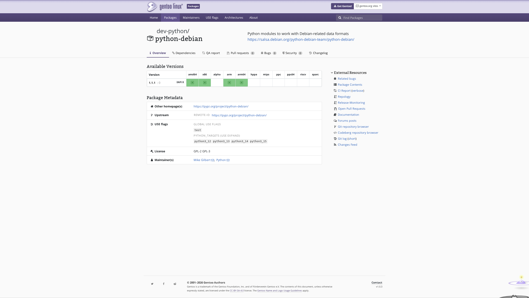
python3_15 (258, 141)
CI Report (344, 91)
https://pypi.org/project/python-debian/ (221, 106)
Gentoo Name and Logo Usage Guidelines (279, 290)
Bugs (269, 53)
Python (221, 160)
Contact (377, 282)
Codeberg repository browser (358, 133)
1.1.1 (152, 83)
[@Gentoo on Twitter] (152, 284)
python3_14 (240, 141)
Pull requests (241, 53)
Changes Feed (347, 145)
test (197, 130)
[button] (342, 6)
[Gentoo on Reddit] (174, 284)
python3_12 (202, 141)
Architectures (234, 17)
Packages (170, 17)
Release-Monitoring (351, 103)
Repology (344, 97)
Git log (342, 139)
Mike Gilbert (202, 160)
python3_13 (221, 141)
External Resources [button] (350, 73)
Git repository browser (353, 127)
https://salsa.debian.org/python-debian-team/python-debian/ (301, 39)
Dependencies (185, 53)
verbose (357, 91)
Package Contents (350, 85)
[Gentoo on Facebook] (163, 284)
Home (154, 17)
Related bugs (347, 79)
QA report (212, 53)
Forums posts (347, 121)
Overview (159, 53)
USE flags (212, 17)
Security (293, 53)
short (352, 139)
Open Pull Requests (351, 109)
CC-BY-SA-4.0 (237, 290)
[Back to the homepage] (165, 6)
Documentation (348, 115)
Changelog (320, 53)
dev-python (172, 31)
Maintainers (191, 17)
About (253, 17)
